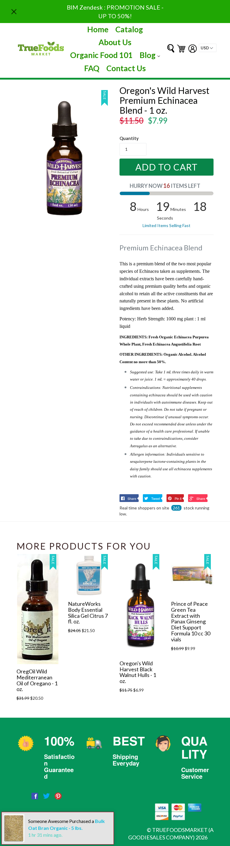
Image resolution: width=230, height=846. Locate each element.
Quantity (129, 138)
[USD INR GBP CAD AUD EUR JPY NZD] (208, 48)
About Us (115, 42)
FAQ (91, 68)
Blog (151, 55)
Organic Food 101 (101, 55)
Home (97, 29)
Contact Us (126, 68)
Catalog (129, 29)
